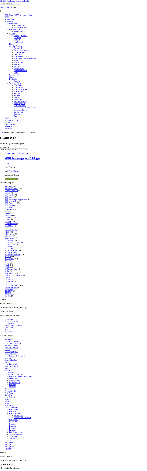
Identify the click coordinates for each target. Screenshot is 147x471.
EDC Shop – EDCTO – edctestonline (18, 15)
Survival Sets (18, 32)
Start (1, 132)
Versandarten (9, 319)
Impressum (9, 332)
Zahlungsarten (10, 323)
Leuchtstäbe (9, 226)
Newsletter (8, 126)
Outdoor (12, 34)
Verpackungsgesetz (11, 321)
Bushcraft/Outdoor (20, 56)
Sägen (7, 263)
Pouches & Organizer (12, 255)
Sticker (11, 77)
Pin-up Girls (9, 248)
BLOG (7, 122)
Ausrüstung (9, 21)
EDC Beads (18, 87)
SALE (16, 73)
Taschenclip (18, 114)
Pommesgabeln (19, 104)
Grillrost (17, 40)
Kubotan (8, 220)
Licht (11, 44)
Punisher (17, 65)
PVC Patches (18, 54)
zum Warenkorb (6, 7)
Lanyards (17, 97)
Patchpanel (18, 48)
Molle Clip (18, 100)
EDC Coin (18, 85)
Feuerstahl (17, 38)
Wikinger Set (9, 294)
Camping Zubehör (20, 36)
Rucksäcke (13, 79)
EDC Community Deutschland (25, 58)
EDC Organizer (15, 29)
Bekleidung (13, 23)
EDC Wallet (18, 91)
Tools (16, 116)
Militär (16, 60)
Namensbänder (19, 52)
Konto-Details (10, 19)
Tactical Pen (18, 112)
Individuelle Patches (12, 120)
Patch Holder (9, 240)
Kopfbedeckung (19, 25)
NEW (7, 17)
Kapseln (17, 93)
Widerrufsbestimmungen (13, 325)
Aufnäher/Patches (15, 46)
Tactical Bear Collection (27, 108)
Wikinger (8, 292)
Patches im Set (19, 69)
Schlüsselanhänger (20, 110)
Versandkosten (13, 171)
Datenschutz (9, 327)
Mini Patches (18, 62)
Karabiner (17, 95)
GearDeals (8, 128)
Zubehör (8, 296)
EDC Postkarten (20, 106)
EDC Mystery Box (21, 89)
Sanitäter (17, 67)
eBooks (7, 118)
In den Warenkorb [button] (11, 179)
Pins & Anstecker (20, 102)
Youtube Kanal (10, 124)
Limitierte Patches (20, 71)
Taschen (17, 81)
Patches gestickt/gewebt (22, 50)
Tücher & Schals (20, 27)
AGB (7, 329)
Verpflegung (18, 42)
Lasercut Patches (15, 75)
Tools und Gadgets (16, 83)
